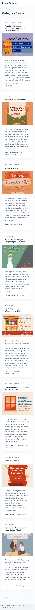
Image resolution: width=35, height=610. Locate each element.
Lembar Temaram (12, 461)
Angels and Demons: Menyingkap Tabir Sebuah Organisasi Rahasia (15, 28)
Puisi (6, 164)
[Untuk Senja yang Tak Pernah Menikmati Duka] (17, 403)
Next (28, 597)
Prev (7, 597)
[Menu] (32, 3)
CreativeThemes (7, 608)
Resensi (12, 22)
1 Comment (8, 447)
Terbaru (18, 22)
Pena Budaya (9, 3)
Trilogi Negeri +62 (12, 168)
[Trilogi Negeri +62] (17, 182)
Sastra (12, 96)
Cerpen (7, 22)
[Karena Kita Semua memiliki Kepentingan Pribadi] (17, 544)
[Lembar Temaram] (17, 475)
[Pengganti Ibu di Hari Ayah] (17, 113)
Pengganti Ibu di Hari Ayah (15, 99)
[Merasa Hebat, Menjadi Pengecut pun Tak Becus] (17, 256)
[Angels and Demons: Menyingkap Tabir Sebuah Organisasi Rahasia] (17, 44)
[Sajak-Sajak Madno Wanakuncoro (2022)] (17, 325)
